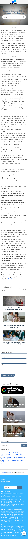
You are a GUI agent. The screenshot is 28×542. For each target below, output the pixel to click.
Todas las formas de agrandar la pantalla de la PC (13, 460)
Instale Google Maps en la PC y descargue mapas (13, 453)
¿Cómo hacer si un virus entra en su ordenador (21, 288)
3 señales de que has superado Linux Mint (11, 499)
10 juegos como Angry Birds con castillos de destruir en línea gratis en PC (7, 288)
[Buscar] (23, 16)
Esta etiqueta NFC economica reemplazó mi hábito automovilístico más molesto (12, 505)
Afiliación (3, 479)
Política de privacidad (6, 481)
